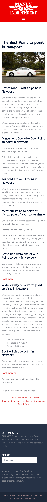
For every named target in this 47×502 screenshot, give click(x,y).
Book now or (9, 373)
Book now (7, 279)
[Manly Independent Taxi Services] (23, 8)
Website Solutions (29, 498)
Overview (15, 401)
